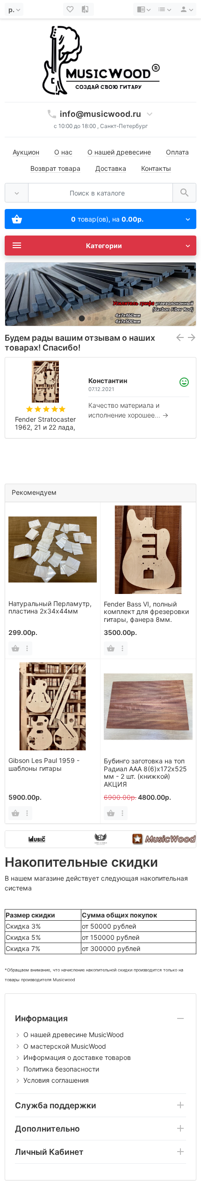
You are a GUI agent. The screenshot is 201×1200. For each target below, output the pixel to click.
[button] (74, 318)
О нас (63, 152)
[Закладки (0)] (71, 9)
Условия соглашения (56, 1080)
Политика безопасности (61, 1069)
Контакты (156, 168)
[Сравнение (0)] (86, 9)
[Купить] (15, 648)
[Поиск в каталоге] (184, 193)
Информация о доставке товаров (77, 1057)
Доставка (110, 168)
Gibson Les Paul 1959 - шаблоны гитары (43, 764)
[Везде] (17, 193)
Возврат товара (55, 168)
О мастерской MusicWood (64, 1046)
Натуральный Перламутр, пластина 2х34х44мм (50, 607)
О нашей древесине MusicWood (73, 1034)
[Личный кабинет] (185, 9)
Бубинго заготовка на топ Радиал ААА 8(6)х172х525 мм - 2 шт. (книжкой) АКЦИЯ (145, 772)
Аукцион (26, 152)
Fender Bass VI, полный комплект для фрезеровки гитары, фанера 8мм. (146, 612)
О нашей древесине (119, 152)
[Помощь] (143, 9)
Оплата (177, 152)
